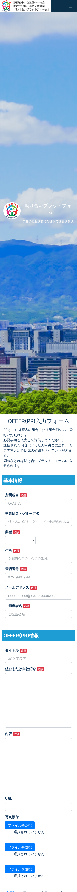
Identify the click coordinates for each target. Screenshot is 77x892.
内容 (12, 733)
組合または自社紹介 (24, 669)
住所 (12, 550)
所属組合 (15, 495)
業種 (12, 532)
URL (8, 798)
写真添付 (12, 817)
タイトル (15, 650)
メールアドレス (20, 587)
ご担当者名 (17, 606)
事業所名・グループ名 (22, 513)
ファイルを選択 (20, 825)
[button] (70, 6)
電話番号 (15, 569)
